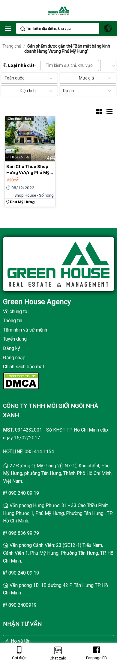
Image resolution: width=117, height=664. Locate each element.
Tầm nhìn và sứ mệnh (25, 330)
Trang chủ (11, 46)
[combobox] (12, 78)
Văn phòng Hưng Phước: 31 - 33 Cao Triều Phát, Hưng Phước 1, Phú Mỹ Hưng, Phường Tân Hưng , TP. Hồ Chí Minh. (58, 513)
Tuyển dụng (15, 339)
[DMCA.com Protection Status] (21, 380)
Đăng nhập (14, 357)
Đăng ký (11, 348)
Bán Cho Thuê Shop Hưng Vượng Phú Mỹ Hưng (28, 170)
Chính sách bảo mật (23, 366)
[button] (8, 28)
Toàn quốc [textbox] (14, 78)
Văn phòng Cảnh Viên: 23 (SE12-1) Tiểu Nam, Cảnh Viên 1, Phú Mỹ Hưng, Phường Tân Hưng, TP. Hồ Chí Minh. (58, 552)
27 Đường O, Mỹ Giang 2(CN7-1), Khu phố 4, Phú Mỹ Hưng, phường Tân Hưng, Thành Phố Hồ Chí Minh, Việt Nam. (57, 473)
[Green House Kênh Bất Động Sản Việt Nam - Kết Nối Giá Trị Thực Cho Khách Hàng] (58, 10)
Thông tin (12, 320)
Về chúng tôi (15, 311)
